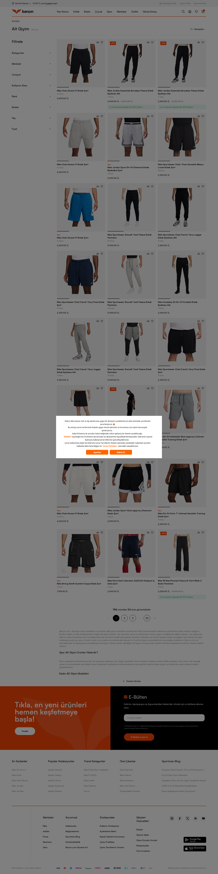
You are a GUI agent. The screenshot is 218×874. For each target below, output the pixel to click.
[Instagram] (172, 818)
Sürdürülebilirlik (73, 842)
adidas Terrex (54, 780)
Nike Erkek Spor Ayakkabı (96, 769)
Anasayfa (15, 21)
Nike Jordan (18, 786)
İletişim (139, 829)
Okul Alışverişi (126, 769)
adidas (46, 831)
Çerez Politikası (107, 842)
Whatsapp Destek (169, 3)
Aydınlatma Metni (108, 831)
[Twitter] (187, 818)
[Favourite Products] (196, 11)
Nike (45, 826)
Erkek (76, 11)
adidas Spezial (55, 769)
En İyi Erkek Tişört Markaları (175, 775)
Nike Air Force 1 (19, 769)
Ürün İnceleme (143, 851)
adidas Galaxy (55, 775)
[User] (190, 11)
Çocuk (98, 11)
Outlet (134, 11)
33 (146, 618)
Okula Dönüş (150, 11)
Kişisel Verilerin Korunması (112, 836)
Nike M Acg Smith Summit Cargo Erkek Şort (79, 583)
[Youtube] (203, 818)
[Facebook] (179, 818)
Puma (45, 836)
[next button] (155, 618)
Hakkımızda (71, 826)
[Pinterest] (195, 818)
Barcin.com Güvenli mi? (77, 847)
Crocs (87, 791)
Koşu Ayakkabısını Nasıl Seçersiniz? (179, 791)
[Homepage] (22, 11)
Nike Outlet (89, 780)
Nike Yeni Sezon (127, 786)
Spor (109, 11)
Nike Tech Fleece (20, 780)
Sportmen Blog (200, 3)
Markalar (121, 11)
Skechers (47, 842)
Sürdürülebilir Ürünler (130, 791)
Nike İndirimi (125, 775)
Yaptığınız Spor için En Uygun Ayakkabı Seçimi (184, 780)
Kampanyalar (142, 845)
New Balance (90, 786)
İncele (25, 731)
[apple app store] (195, 849)
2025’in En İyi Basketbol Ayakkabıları (179, 786)
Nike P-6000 (90, 775)
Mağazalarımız (72, 831)
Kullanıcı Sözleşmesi (109, 826)
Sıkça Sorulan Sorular (146, 840)
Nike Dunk (17, 775)
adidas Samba (55, 791)
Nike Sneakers (126, 780)
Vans (45, 847)
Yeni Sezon (63, 11)
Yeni (109, 164)
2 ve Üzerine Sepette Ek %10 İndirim (126, 107)
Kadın (87, 11)
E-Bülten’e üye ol (139, 737)
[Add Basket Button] (97, 42)
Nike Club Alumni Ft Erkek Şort (72, 90)
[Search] (183, 11)
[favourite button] (101, 42)
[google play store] (195, 840)
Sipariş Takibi (185, 3)
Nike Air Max (18, 791)
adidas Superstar (56, 786)
